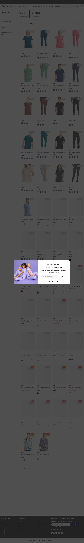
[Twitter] (52, 282)
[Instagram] (55, 282)
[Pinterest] (58, 282)
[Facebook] (50, 282)
